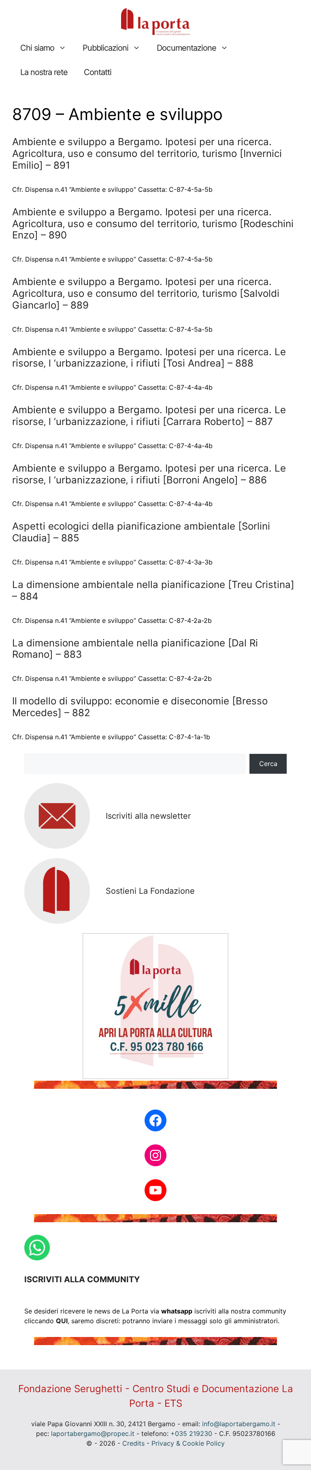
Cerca (268, 764)
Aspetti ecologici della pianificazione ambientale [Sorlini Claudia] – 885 (141, 532)
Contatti (97, 72)
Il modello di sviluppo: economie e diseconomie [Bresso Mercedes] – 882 (140, 707)
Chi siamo (37, 48)
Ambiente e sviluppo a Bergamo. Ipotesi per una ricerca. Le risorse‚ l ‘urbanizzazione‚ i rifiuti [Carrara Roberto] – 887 (149, 415)
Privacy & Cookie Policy (188, 1443)
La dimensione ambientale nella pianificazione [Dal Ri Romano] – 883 (135, 649)
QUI (62, 1321)
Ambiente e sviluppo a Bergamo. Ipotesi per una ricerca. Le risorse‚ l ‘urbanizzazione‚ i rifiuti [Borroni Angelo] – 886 (149, 474)
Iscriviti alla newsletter (148, 816)
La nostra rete (44, 72)
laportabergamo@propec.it (92, 1433)
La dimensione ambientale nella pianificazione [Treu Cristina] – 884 (153, 590)
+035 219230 (191, 1433)
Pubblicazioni (105, 48)
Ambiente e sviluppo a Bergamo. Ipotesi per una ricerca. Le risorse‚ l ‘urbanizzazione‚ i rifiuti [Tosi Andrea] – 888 (149, 357)
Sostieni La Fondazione (150, 891)
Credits (133, 1443)
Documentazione (186, 48)
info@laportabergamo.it (238, 1424)
